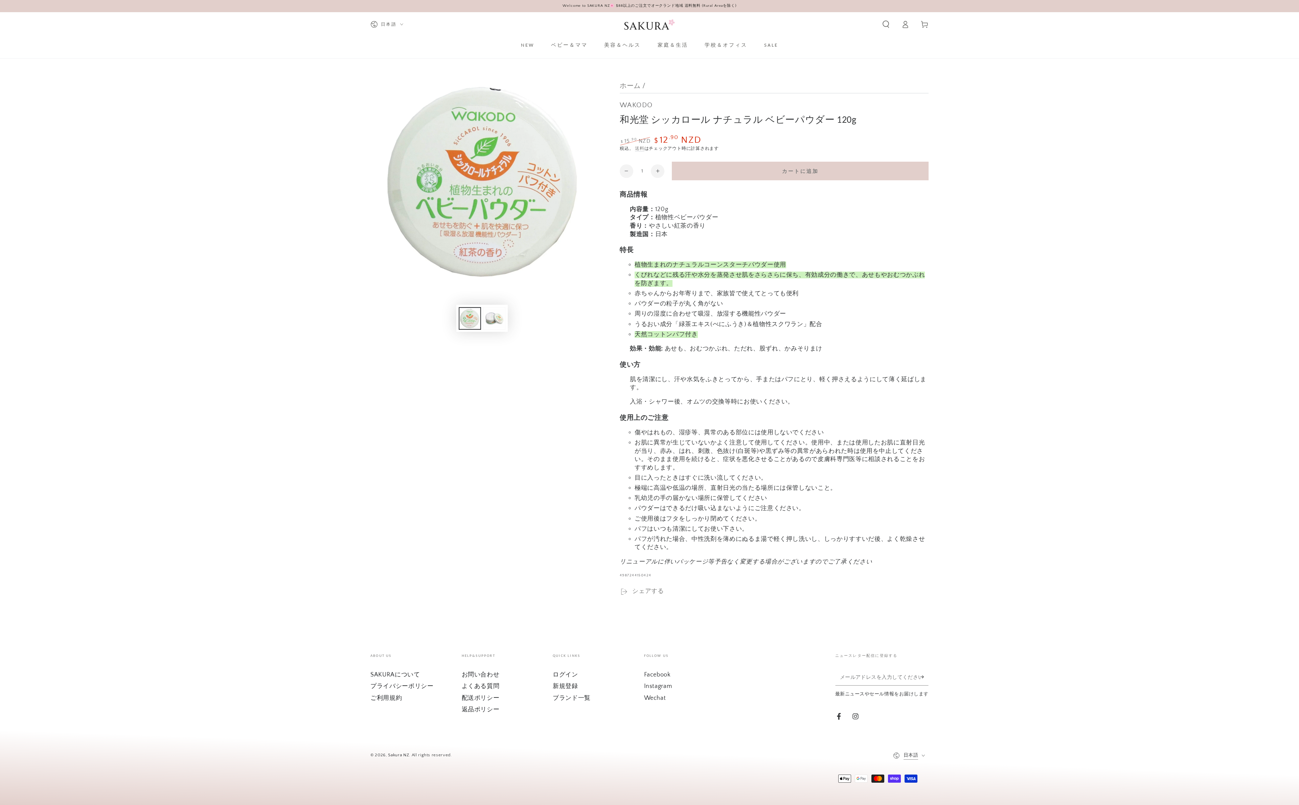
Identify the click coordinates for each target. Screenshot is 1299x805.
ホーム (630, 86)
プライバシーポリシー (402, 686)
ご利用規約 (386, 698)
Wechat (655, 698)
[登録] (924, 677)
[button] (885, 24)
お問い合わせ (481, 674)
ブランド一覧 (572, 698)
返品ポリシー (481, 709)
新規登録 (565, 686)
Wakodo (636, 105)
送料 (639, 148)
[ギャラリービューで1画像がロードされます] (470, 318)
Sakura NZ (398, 755)
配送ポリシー (481, 698)
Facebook (657, 674)
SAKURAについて (395, 674)
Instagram (658, 686)
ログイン (565, 674)
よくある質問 (481, 686)
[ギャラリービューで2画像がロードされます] (494, 318)
